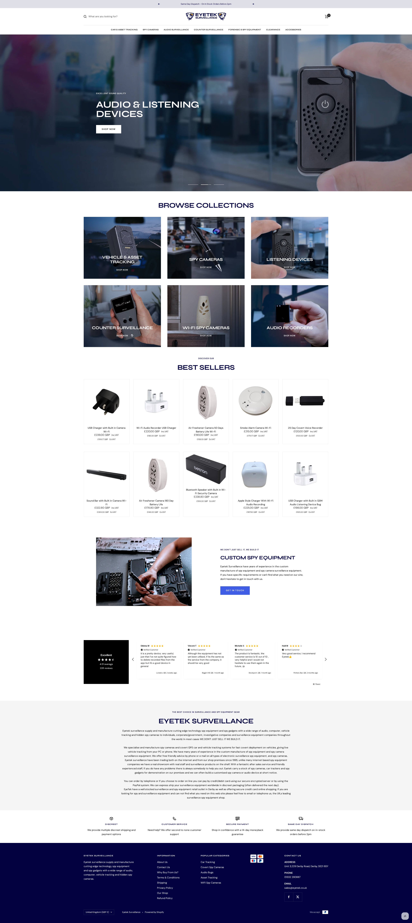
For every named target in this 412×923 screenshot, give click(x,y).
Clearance (273, 30)
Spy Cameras (151, 30)
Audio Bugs (207, 872)
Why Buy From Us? (167, 872)
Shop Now (109, 129)
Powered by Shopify (154, 912)
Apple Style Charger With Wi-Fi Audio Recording (255, 502)
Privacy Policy (165, 887)
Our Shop (162, 893)
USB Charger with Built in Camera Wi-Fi (106, 429)
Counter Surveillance (208, 30)
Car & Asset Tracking (124, 30)
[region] (229, 659)
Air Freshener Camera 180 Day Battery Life (156, 502)
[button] (133, 659)
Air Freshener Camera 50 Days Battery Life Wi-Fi (205, 429)
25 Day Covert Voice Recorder (305, 428)
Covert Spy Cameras (212, 867)
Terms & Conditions (168, 877)
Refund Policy (165, 898)
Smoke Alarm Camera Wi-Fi (255, 428)
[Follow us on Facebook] (288, 897)
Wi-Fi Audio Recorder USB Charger (156, 428)
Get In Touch (235, 590)
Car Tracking (208, 862)
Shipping (162, 882)
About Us (162, 862)
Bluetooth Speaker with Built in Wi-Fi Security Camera (206, 491)
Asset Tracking (209, 877)
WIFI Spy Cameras (211, 882)
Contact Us (163, 867)
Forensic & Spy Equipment (244, 30)
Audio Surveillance (176, 30)
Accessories (293, 30)
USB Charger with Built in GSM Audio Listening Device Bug (305, 502)
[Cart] (326, 16)
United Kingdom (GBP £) (97, 912)
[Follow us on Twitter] (297, 897)
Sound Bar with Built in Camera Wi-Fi (106, 502)
